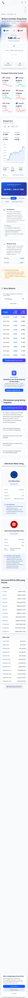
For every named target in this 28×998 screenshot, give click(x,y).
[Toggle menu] (25, 2)
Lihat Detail (13, 303)
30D (9, 126)
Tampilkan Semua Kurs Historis (14, 360)
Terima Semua (14, 986)
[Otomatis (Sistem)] (25, 10)
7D (5, 126)
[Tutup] (25, 974)
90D (13, 126)
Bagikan (13, 198)
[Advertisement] (14, 8)
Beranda (3, 14)
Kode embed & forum (17, 201)
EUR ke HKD (10, 14)
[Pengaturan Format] (25, 7)
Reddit (7, 201)
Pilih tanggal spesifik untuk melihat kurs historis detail (13, 294)
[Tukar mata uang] (14, 30)
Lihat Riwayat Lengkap (17, 175)
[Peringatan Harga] (22, 2)
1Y (16, 126)
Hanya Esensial (14, 990)
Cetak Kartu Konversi (15, 686)
